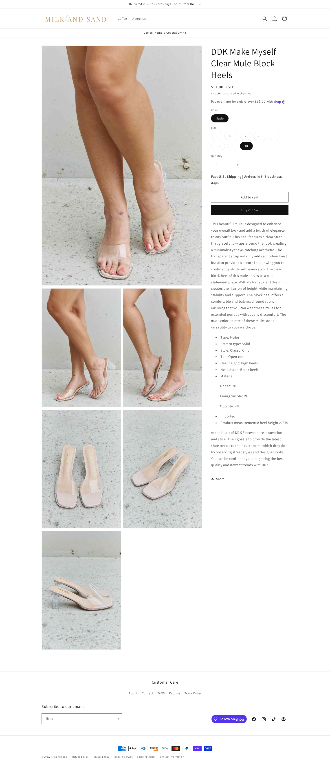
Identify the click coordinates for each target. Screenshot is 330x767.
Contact (147, 693)
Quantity (216, 156)
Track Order (193, 693)
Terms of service (123, 756)
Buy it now (249, 210)
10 (246, 146)
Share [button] (220, 479)
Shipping (216, 93)
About (133, 693)
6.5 (233, 137)
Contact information (172, 756)
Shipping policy (146, 756)
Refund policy (80, 756)
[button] (265, 19)
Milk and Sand (59, 756)
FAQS (161, 693)
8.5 (220, 147)
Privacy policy (101, 756)
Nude (220, 118)
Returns (174, 693)
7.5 (262, 137)
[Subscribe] (117, 719)
